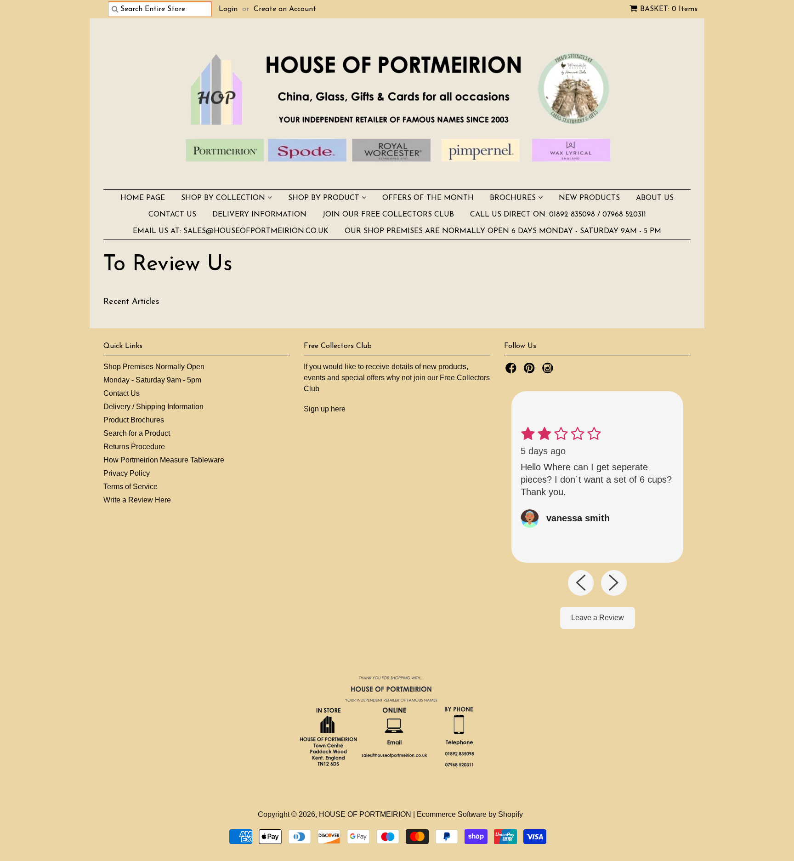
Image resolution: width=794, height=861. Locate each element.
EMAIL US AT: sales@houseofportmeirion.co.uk (231, 231)
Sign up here (325, 409)
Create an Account (285, 9)
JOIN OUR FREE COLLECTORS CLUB (388, 214)
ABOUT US (655, 198)
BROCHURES (514, 198)
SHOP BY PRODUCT (325, 198)
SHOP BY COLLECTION (224, 198)
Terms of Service (130, 486)
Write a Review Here (137, 500)
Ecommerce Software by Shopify (470, 814)
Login (228, 9)
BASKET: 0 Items (669, 9)
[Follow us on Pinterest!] (531, 371)
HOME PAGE (142, 198)
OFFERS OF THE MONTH (428, 198)
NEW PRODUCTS (589, 198)
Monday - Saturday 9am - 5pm (152, 380)
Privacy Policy (126, 473)
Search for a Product (136, 433)
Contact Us (121, 393)
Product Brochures (133, 420)
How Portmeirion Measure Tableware (163, 460)
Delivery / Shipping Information (153, 407)
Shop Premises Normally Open (153, 367)
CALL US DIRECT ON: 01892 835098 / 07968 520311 (558, 214)
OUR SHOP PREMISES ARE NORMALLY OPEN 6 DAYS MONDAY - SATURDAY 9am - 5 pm (503, 231)
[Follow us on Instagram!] (549, 371)
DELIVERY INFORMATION (259, 214)
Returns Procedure (134, 446)
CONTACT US (172, 214)
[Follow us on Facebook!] (512, 371)
